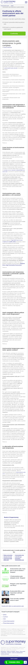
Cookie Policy (4, 652)
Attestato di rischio (8, 556)
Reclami (9, 652)
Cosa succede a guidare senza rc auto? (17, 599)
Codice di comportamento (17, 652)
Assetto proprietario (5, 654)
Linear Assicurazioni (8, 621)
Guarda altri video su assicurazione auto (13, 606)
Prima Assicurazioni (8, 623)
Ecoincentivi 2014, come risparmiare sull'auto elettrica (17, 593)
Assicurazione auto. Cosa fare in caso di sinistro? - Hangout (17, 570)
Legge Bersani (18, 556)
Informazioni (3, 651)
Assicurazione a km (19, 555)
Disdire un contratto (11, 651)
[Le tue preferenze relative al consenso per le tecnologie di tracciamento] (25, 662)
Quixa (4, 614)
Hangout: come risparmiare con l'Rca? (18, 584)
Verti (4, 619)
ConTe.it (5, 616)
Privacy (17, 651)
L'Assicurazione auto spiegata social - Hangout (17, 577)
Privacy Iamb (22, 651)
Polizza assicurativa (8, 555)
